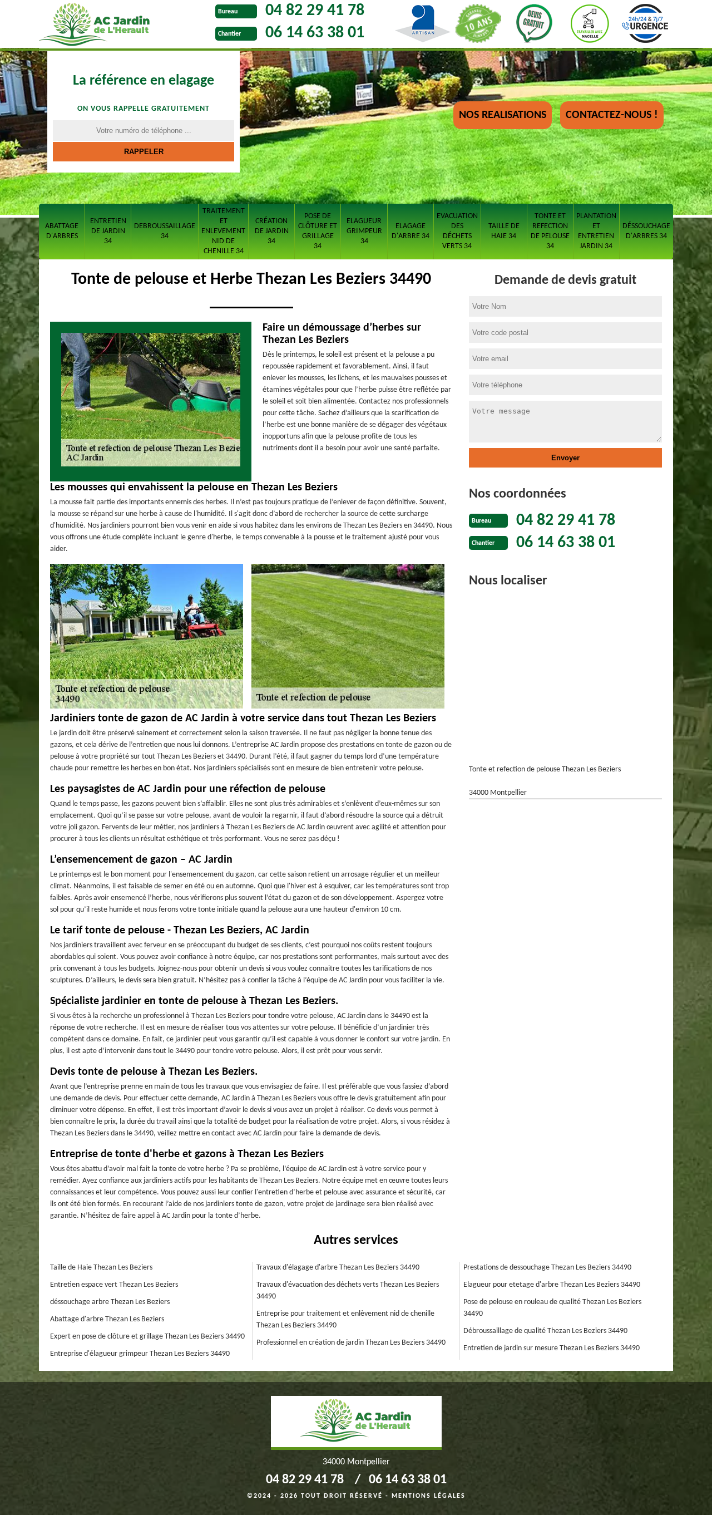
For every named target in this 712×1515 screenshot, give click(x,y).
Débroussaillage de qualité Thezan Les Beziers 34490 (545, 1331)
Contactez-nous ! (612, 115)
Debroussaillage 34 (164, 231)
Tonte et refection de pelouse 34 (550, 231)
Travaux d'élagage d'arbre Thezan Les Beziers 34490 (337, 1267)
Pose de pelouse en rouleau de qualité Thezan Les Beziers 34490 (552, 1308)
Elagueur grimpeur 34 (364, 231)
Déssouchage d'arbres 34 (646, 231)
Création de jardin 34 (272, 231)
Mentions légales (429, 1496)
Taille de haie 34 (504, 231)
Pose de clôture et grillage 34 (317, 231)
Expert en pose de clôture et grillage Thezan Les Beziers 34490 (147, 1336)
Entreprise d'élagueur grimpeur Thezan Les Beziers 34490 (140, 1354)
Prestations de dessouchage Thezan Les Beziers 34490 (547, 1267)
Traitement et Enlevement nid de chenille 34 (223, 231)
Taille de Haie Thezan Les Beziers (101, 1267)
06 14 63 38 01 (314, 33)
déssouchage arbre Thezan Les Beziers (110, 1302)
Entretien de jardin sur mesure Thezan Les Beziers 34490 (551, 1348)
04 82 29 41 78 (314, 10)
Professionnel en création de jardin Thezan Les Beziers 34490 (351, 1343)
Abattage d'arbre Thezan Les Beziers (107, 1319)
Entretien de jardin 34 (108, 231)
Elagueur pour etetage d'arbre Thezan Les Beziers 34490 (551, 1285)
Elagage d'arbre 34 (410, 231)
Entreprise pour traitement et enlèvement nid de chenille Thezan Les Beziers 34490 (345, 1320)
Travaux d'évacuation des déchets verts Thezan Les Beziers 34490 (347, 1291)
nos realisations (502, 115)
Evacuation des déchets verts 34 (457, 231)
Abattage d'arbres (61, 231)
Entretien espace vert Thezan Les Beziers (114, 1285)
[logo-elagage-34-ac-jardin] (124, 25)
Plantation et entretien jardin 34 (596, 231)
